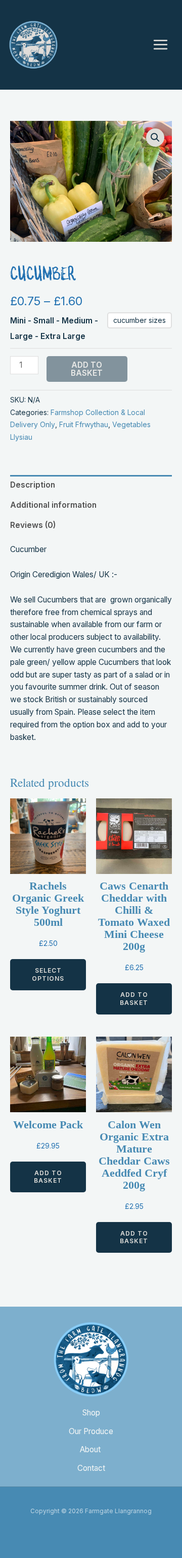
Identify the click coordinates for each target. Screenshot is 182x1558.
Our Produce (91, 1431)
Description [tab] (32, 485)
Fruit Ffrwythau (83, 424)
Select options (48, 974)
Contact (91, 1468)
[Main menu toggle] (160, 44)
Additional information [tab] (53, 505)
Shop (91, 1412)
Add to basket (87, 369)
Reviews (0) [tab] (33, 525)
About (91, 1449)
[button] (155, 137)
